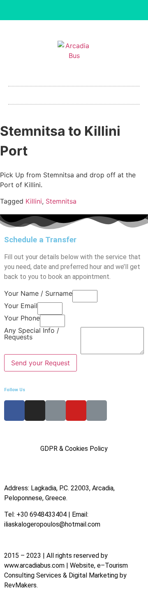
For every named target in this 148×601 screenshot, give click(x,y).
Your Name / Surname (38, 293)
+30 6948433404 (41, 514)
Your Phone (22, 318)
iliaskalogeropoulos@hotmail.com (52, 524)
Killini (33, 201)
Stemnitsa (61, 201)
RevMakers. (21, 585)
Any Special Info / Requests (31, 334)
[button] (74, 93)
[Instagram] (60, 10)
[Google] (101, 10)
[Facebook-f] (47, 10)
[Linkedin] (74, 10)
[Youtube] (87, 10)
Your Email (20, 306)
